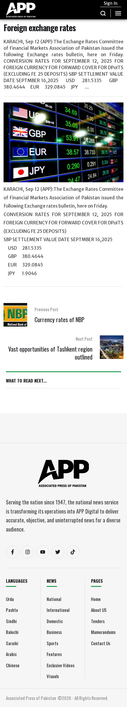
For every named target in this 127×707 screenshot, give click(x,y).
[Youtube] (42, 551)
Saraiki (12, 643)
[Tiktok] (72, 551)
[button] (103, 13)
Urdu (10, 599)
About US (99, 610)
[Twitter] (57, 551)
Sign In (111, 3)
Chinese (12, 665)
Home (96, 599)
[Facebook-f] (12, 551)
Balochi (12, 632)
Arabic (11, 654)
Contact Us (100, 643)
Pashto (12, 610)
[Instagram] (27, 551)
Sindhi (11, 621)
